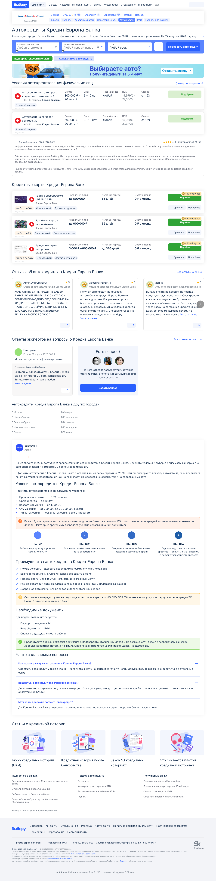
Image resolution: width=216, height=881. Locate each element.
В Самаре (66, 412)
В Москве (17, 412)
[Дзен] (32, 872)
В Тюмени (66, 432)
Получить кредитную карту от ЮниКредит (166, 786)
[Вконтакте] (13, 872)
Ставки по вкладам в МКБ (157, 791)
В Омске (16, 432)
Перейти (190, 196)
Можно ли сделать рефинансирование (39, 359)
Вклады (53, 4)
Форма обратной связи (28, 842)
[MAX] (26, 872)
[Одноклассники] (19, 872)
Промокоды (37, 832)
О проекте (36, 825)
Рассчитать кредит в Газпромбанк (162, 781)
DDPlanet (130, 872)
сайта (106, 825)
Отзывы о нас (69, 825)
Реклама (86, 825)
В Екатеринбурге (21, 422)
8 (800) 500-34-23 (83, 842)
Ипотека (77, 4)
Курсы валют (111, 4)
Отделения (91, 14)
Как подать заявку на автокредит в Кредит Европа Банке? (54, 663)
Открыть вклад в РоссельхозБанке (31, 788)
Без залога (83, 781)
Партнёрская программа (171, 825)
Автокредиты (29, 810)
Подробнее (124, 861)
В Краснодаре (69, 427)
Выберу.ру (26, 447)
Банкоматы (112, 14)
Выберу (15, 810)
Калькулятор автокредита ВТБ (94, 786)
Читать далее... (89, 318)
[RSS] (38, 872)
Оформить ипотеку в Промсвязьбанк (163, 796)
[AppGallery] (198, 872)
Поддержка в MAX (57, 842)
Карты (87, 4)
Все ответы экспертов (188, 339)
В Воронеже (67, 422)
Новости (139, 14)
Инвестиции (145, 4)
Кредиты (65, 4)
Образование (56, 832)
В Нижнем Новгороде (23, 427)
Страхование (128, 4)
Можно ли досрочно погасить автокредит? (45, 702)
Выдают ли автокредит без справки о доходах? (48, 682)
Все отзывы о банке (189, 271)
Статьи (128, 14)
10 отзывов (35, 100)
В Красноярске (69, 417)
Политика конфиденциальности (133, 825)
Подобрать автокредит (183, 46)
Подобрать (187, 94)
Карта (98, 825)
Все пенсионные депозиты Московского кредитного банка (40, 782)
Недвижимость (77, 832)
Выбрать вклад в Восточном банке (31, 794)
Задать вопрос (108, 387)
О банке (54, 14)
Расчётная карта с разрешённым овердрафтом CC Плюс (50, 224)
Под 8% (82, 796)
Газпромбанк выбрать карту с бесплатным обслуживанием (35, 800)
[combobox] (100, 47)
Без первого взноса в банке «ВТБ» (96, 791)
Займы (97, 4)
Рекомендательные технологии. (60, 858)
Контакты (52, 825)
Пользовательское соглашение (83, 854)
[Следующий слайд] (200, 304)
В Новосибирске (21, 417)
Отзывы (71, 14)
